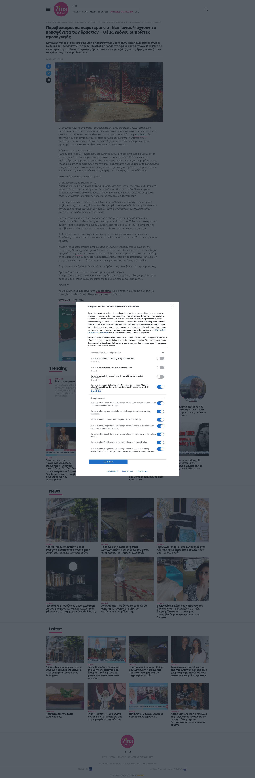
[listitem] (127, 352)
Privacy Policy (142, 471)
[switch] (160, 358)
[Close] (173, 306)
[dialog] (127, 389)
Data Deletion (112, 471)
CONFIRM (108, 462)
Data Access (127, 471)
